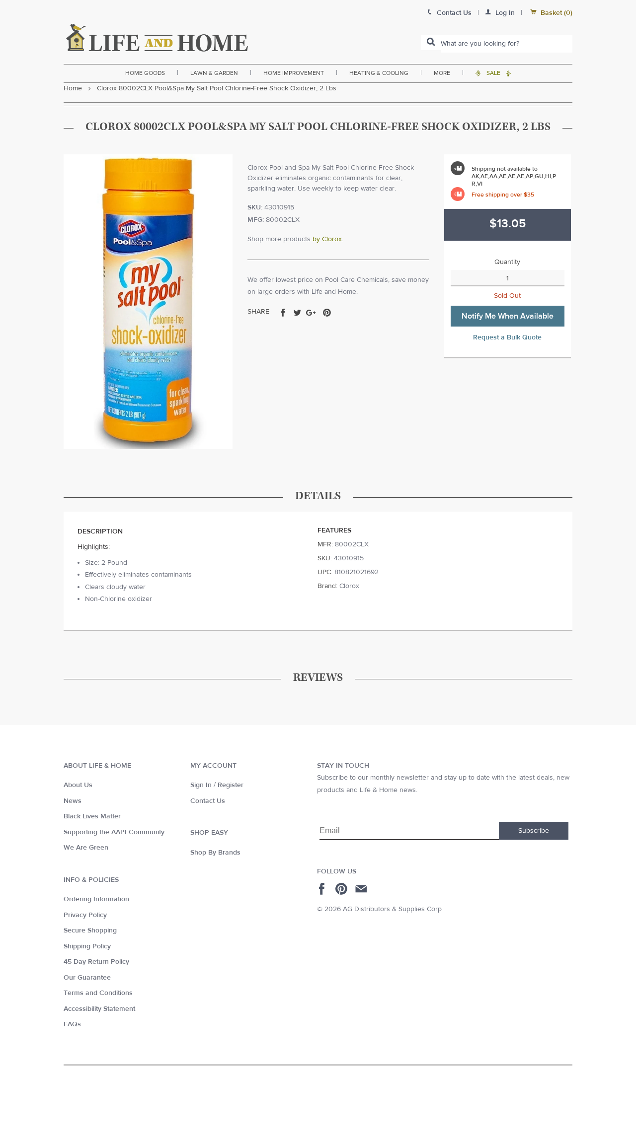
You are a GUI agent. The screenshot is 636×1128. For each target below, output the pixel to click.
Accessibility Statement (99, 1008)
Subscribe (533, 830)
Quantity (507, 262)
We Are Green (86, 847)
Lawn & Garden (214, 73)
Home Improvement (293, 73)
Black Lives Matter (92, 816)
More (442, 73)
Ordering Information (96, 899)
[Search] (431, 42)
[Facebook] (323, 889)
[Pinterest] (342, 889)
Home (73, 88)
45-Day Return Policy (96, 961)
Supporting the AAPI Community (114, 832)
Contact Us (207, 800)
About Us (78, 785)
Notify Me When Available (508, 316)
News (72, 800)
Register (230, 785)
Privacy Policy (85, 915)
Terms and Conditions (98, 993)
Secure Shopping (90, 930)
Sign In (201, 785)
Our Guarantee (87, 977)
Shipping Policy (87, 946)
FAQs (72, 1024)
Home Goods (145, 73)
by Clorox (327, 239)
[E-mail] (362, 889)
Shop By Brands (215, 852)
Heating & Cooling (378, 73)
